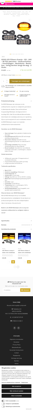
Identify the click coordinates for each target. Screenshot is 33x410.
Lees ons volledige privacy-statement (11, 382)
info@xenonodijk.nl (17, 321)
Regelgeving (16, 355)
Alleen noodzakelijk (16, 395)
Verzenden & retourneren (16, 350)
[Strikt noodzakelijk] (3, 401)
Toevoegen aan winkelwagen (21, 81)
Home (4, 11)
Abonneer (26, 290)
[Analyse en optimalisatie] (3, 404)
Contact (16, 353)
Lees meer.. (18, 75)
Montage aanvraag (16, 358)
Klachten (16, 361)
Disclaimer (16, 342)
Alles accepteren (16, 386)
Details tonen (24, 382)
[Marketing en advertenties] (3, 407)
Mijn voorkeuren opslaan (16, 391)
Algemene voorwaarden (16, 339)
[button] (15, 267)
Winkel (16, 363)
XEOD (3, 56)
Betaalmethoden (16, 347)
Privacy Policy (16, 344)
